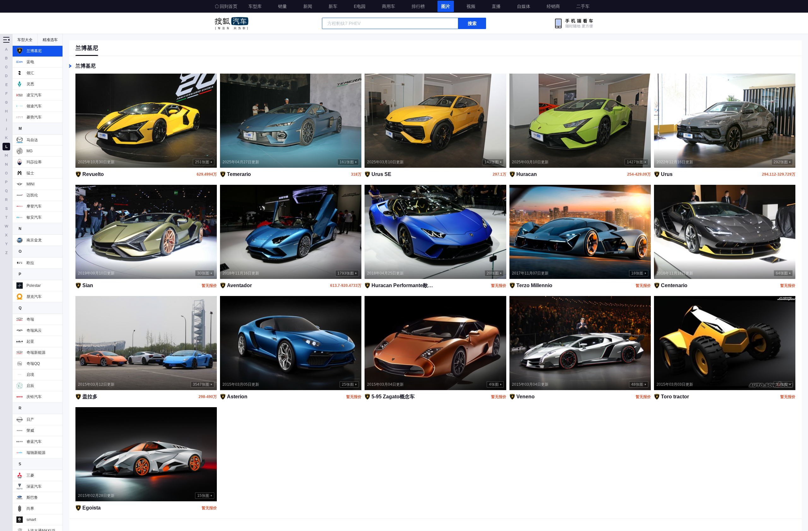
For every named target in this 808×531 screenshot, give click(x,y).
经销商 (553, 6)
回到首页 (228, 6)
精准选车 (50, 40)
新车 (333, 6)
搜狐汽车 (231, 23)
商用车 (388, 6)
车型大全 (25, 40)
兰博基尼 (86, 48)
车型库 (255, 6)
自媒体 (523, 6)
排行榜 (418, 6)
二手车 (583, 6)
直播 (496, 6)
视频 (470, 6)
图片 (445, 6)
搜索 (472, 23)
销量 (282, 6)
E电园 (359, 6)
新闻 (307, 6)
